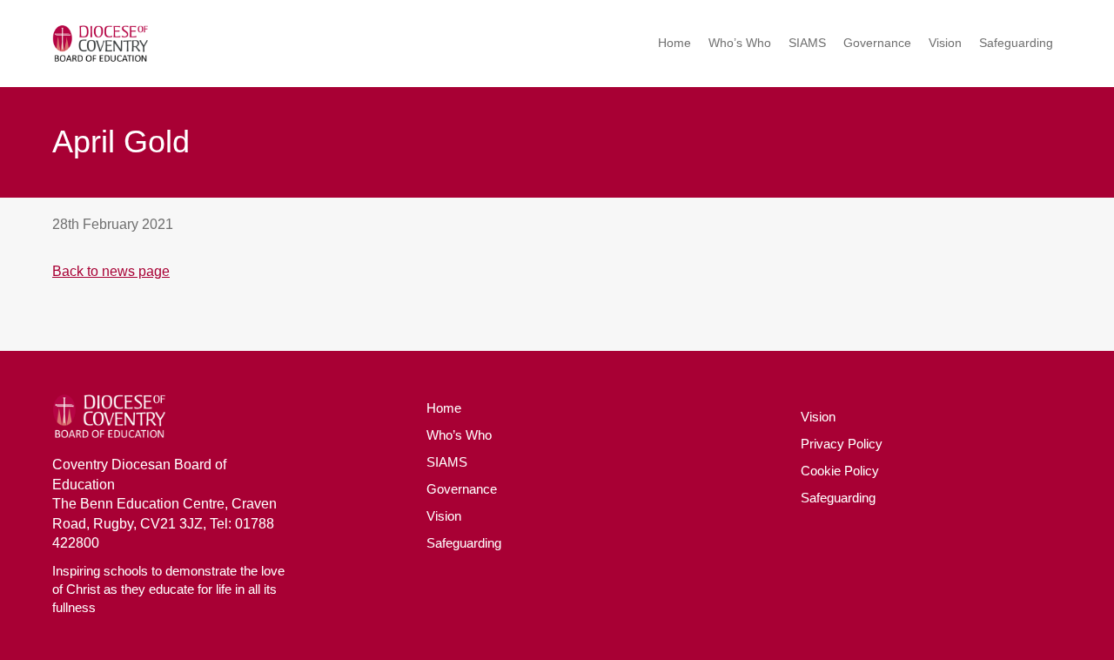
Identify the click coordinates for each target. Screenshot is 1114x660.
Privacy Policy (841, 443)
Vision (945, 43)
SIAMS (807, 43)
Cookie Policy (840, 470)
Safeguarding (1016, 43)
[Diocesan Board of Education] (100, 44)
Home (674, 43)
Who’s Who (739, 43)
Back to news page (111, 271)
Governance (877, 43)
